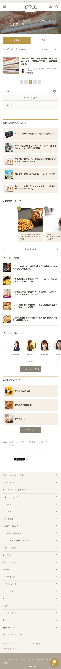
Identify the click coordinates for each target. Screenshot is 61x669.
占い (4, 599)
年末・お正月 (8, 519)
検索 (57, 6)
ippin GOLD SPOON (10, 628)
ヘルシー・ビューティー (12, 497)
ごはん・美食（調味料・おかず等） (16, 541)
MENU (4, 6)
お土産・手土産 (9, 483)
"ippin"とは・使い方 (10, 649)
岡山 (8, 105)
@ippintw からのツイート (13, 634)
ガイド (5, 606)
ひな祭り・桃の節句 (10, 526)
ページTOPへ (30, 452)
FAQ (4, 663)
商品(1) (44, 40)
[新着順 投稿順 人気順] (49, 49)
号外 (4, 620)
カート (50, 6)
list (27, 459)
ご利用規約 (39, 659)
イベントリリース (9, 613)
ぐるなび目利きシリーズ (24, 659)
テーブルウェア (9, 577)
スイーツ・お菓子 (9, 548)
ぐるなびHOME (8, 659)
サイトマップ (49, 659)
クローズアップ (9, 591)
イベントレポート (9, 584)
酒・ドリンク (8, 555)
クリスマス (7, 511)
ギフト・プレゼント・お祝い (14, 475)
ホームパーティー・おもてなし (15, 490)
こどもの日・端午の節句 (12, 533)
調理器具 (6, 570)
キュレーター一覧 (9, 644)
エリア (8, 91)
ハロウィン (7, 504)
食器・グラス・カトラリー (13, 562)
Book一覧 (34, 644)
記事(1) (17, 40)
